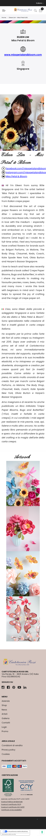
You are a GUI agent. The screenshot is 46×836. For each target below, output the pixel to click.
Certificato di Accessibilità (11, 810)
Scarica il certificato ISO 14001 (12, 807)
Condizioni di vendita (12, 745)
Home (4, 17)
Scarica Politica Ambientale (12, 802)
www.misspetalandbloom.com (23, 54)
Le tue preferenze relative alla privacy (17, 831)
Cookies (6, 754)
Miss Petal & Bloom (16, 176)
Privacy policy (8, 749)
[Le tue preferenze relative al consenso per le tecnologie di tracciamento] (42, 832)
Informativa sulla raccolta (9, 834)
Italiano (39, 3)
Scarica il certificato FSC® (11, 804)
